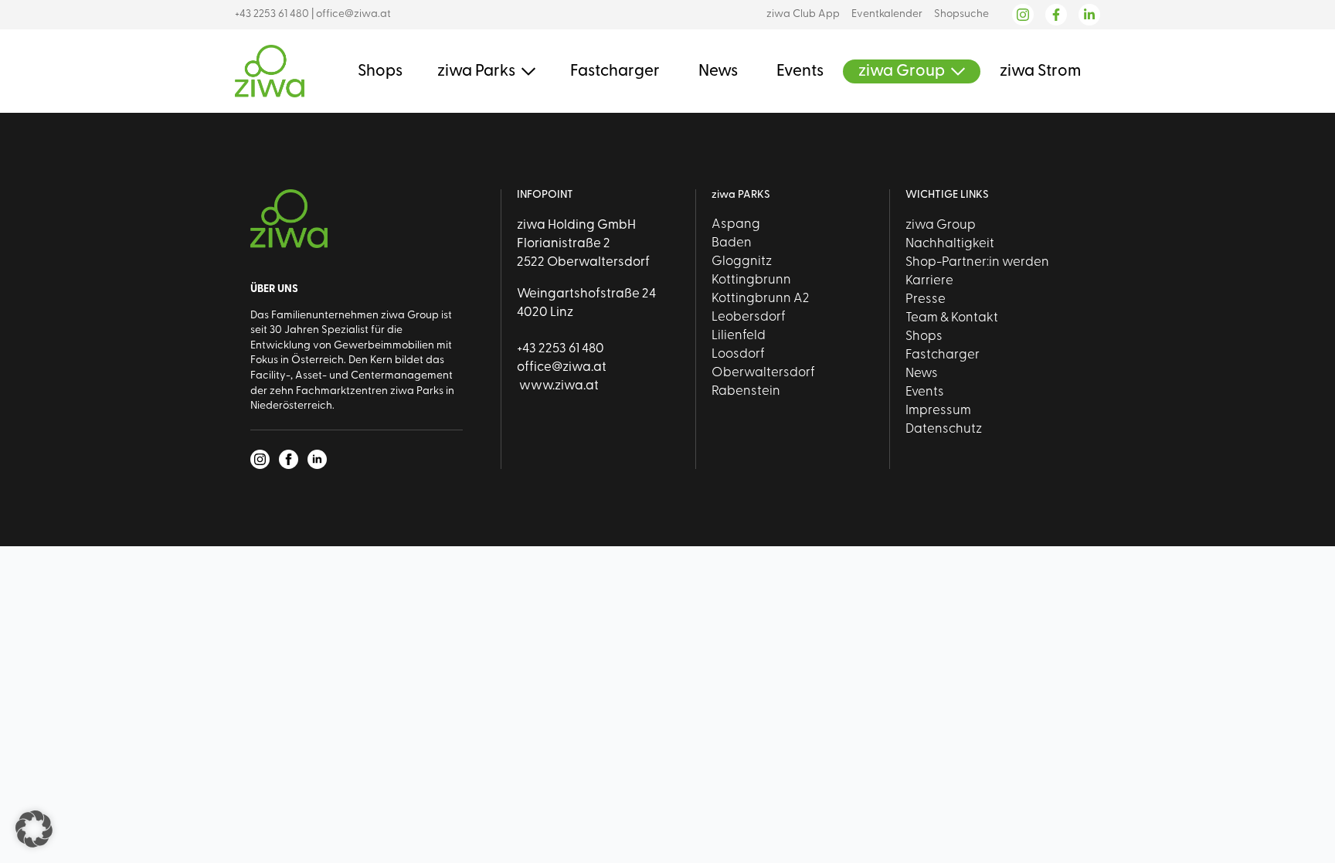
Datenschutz (943, 429)
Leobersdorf (749, 317)
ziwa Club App (803, 14)
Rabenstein (746, 391)
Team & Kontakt (951, 317)
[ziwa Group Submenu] (955, 71)
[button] (34, 829)
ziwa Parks (476, 71)
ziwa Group (901, 71)
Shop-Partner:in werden (977, 262)
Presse (925, 299)
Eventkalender (886, 14)
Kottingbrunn (751, 280)
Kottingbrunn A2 (760, 298)
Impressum (938, 410)
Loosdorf (738, 354)
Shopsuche (961, 14)
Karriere (929, 280)
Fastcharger (615, 71)
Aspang (736, 224)
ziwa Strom (1040, 71)
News (718, 71)
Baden (732, 243)
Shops (380, 71)
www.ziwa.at (558, 385)
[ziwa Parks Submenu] (525, 71)
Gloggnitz (742, 261)
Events (800, 71)
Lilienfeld (739, 335)
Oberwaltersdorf (763, 372)
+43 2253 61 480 (272, 14)
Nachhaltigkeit (949, 243)
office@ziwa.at (353, 14)
